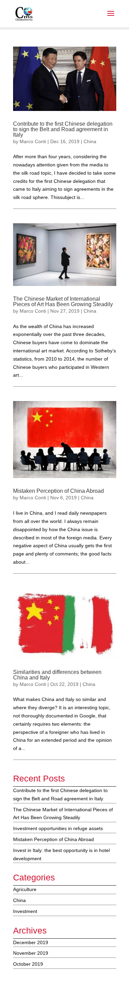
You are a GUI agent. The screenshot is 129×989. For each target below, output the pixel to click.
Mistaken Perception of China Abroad (58, 491)
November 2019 (30, 953)
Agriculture (24, 889)
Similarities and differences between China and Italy (57, 674)
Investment (25, 911)
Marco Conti (33, 141)
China (90, 141)
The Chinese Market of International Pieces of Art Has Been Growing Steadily (63, 301)
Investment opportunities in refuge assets (58, 828)
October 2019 (28, 964)
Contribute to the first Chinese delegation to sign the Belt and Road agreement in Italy (62, 129)
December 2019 (30, 942)
